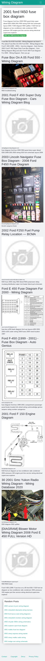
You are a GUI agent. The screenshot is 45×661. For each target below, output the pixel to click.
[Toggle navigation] (40, 2)
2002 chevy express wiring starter (16, 633)
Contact (4, 656)
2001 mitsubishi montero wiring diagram (18, 618)
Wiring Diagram (12, 2)
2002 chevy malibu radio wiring (15, 637)
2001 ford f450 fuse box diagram (15, 35)
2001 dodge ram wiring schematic (16, 641)
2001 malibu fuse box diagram (14, 629)
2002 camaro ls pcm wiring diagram (16, 606)
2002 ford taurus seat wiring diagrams (17, 614)
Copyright (14, 656)
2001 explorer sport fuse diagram (15, 626)
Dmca (23, 656)
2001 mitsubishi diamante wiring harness (18, 610)
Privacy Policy (33, 656)
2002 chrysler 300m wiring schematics (17, 622)
